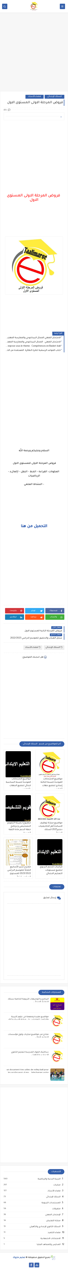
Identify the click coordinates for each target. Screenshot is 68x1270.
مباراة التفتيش (53, 1221)
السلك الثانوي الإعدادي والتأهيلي (45, 1226)
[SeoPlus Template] (53, 1257)
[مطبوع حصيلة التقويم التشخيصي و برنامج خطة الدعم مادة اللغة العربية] (18, 808)
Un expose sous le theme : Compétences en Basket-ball (33, 346)
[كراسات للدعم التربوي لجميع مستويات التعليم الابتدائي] (50, 852)
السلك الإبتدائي (54, 96)
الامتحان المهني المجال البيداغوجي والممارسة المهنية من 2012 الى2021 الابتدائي (33, 338)
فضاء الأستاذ (34, 96)
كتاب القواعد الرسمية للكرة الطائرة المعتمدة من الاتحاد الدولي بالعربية (33, 350)
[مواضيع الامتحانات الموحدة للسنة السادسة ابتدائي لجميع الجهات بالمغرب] (18, 764)
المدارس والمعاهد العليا (48, 1244)
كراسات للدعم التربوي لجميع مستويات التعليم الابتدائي (51, 870)
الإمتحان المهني (53, 1215)
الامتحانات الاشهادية (50, 1238)
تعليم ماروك (19, 1258)
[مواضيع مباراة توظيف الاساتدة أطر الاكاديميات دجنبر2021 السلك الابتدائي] (50, 808)
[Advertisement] (34, 54)
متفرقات (56, 1209)
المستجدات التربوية (51, 1203)
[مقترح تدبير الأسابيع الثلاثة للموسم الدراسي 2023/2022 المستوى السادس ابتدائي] (18, 852)
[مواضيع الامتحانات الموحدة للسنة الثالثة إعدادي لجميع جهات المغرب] (50, 764)
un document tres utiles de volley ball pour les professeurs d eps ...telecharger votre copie (28, 1073)
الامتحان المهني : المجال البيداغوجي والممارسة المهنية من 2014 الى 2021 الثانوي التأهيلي (33, 342)
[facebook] (31, 1265)
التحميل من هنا (34, 526)
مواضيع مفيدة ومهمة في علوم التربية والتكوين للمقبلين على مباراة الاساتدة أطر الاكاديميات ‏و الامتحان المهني (28, 1020)
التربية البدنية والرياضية (49, 1179)
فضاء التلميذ (54, 1232)
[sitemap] (37, 1265)
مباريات (57, 1185)
